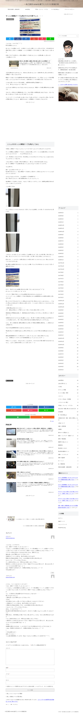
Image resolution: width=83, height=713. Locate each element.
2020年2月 (68, 212)
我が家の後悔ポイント (68, 451)
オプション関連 (68, 389)
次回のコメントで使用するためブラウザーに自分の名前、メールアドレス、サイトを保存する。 (30, 686)
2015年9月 (68, 347)
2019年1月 (68, 222)
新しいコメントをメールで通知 (14, 693)
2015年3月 (68, 366)
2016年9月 (68, 310)
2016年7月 (68, 316)
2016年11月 (68, 303)
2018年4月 (68, 250)
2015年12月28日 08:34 (10, 538)
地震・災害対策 (68, 426)
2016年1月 (68, 335)
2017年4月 (68, 288)
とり (7, 536)
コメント (8, 648)
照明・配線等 (68, 457)
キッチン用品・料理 (68, 393)
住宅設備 (68, 411)
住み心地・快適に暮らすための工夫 (68, 408)
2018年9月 (68, 234)
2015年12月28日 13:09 (10, 577)
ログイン (60, 518)
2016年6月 (68, 319)
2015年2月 (68, 369)
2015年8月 (68, 350)
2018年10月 (68, 231)
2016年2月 (68, 332)
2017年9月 (68, 272)
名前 (7, 667)
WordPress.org (62, 527)
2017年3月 (68, 291)
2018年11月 (68, 228)
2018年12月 (68, 225)
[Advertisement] (30, 111)
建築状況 (68, 445)
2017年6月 (68, 281)
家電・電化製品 (68, 438)
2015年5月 (68, 360)
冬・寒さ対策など (10, 380)
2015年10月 (68, 344)
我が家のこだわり (68, 448)
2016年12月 (68, 300)
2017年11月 (68, 266)
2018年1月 (68, 259)
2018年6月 (68, 244)
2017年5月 (68, 285)
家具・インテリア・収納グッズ (68, 435)
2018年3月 (68, 253)
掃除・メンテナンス (68, 454)
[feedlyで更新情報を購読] (18, 417)
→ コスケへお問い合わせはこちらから (68, 84)
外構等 (68, 429)
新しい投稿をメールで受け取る (14, 696)
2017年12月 (68, 263)
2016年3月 (68, 328)
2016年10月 (68, 307)
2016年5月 (68, 322)
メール (8, 674)
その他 (68, 386)
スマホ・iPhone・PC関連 (68, 399)
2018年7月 (68, 241)
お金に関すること (68, 383)
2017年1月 (68, 297)
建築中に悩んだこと (68, 442)
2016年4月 (68, 325)
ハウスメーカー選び (68, 402)
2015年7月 (68, 354)
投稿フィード (61, 521)
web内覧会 (68, 380)
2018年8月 (68, 237)
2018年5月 (68, 247)
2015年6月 (68, 357)
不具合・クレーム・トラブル (68, 405)
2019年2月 (68, 219)
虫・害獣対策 (68, 464)
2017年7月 (68, 278)
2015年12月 (68, 338)
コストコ (68, 396)
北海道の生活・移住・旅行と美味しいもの (68, 419)
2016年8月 (68, 313)
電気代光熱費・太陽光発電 (68, 467)
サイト (7, 680)
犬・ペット (68, 460)
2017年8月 (68, 275)
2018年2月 (68, 256)
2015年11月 (68, 341)
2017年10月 (68, 269)
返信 (53, 572)
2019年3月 (68, 215)
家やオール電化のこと (68, 432)
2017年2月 (68, 294)
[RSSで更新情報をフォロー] (42, 417)
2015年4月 (68, 363)
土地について (68, 423)
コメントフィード (62, 524)
